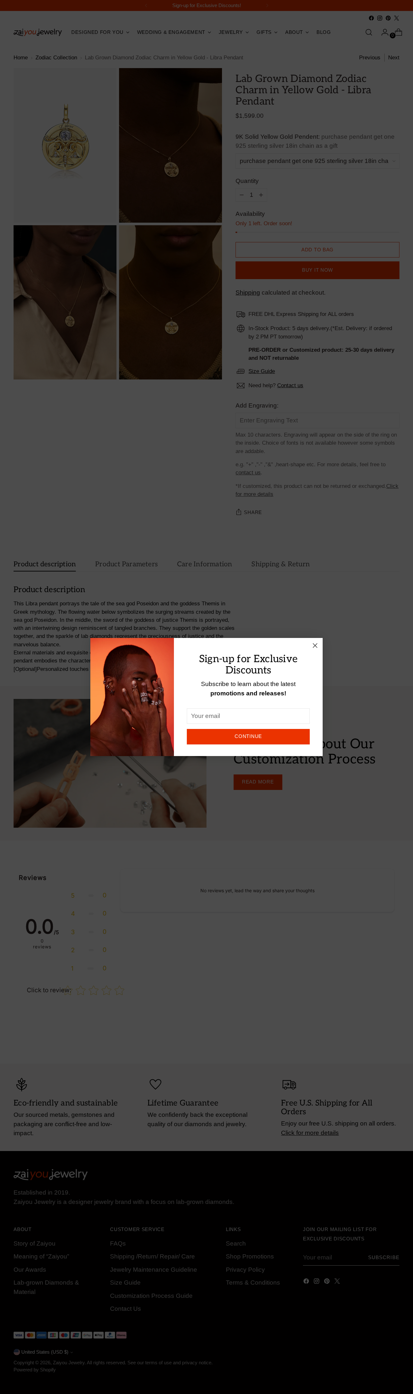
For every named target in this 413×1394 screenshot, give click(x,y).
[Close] (315, 646)
